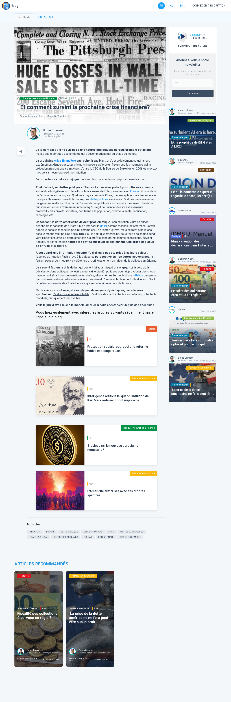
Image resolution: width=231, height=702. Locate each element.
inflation (138, 275)
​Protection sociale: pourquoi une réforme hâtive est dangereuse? (117, 349)
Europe (134, 191)
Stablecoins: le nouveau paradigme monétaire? (112, 448)
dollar (103, 226)
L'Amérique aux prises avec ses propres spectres (116, 493)
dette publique (99, 199)
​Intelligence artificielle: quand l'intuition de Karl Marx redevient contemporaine (118, 398)
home (26, 17)
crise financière (65, 160)
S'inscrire (193, 93)
